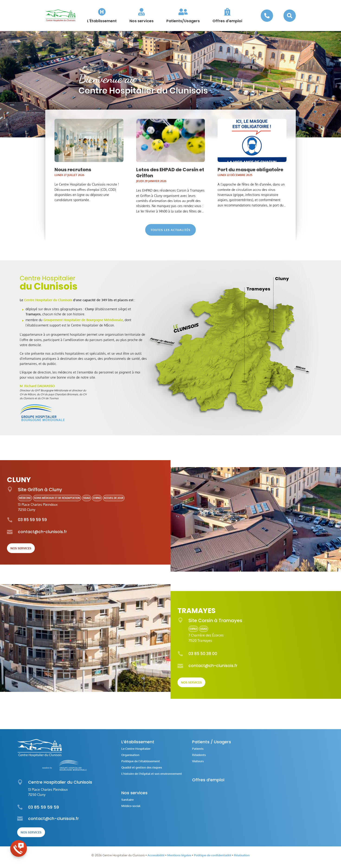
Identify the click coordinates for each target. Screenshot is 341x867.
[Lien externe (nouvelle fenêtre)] (42, 420)
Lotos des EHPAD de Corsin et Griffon (170, 172)
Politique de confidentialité (212, 855)
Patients (197, 748)
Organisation (130, 755)
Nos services (20, 548)
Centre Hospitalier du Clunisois (48, 300)
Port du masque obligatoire (250, 169)
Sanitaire (127, 799)
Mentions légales (179, 855)
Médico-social (130, 806)
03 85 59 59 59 (32, 519)
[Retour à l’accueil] (60, 15)
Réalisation (242, 855)
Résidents (199, 755)
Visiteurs (198, 761)
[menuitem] (102, 15)
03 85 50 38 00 (202, 653)
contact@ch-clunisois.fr (42, 532)
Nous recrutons (73, 169)
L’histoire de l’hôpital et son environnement (151, 773)
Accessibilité (156, 855)
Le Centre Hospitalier (136, 748)
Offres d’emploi (208, 780)
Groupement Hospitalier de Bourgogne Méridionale (83, 320)
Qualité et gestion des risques (141, 767)
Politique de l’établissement (140, 761)
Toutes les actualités (170, 230)
